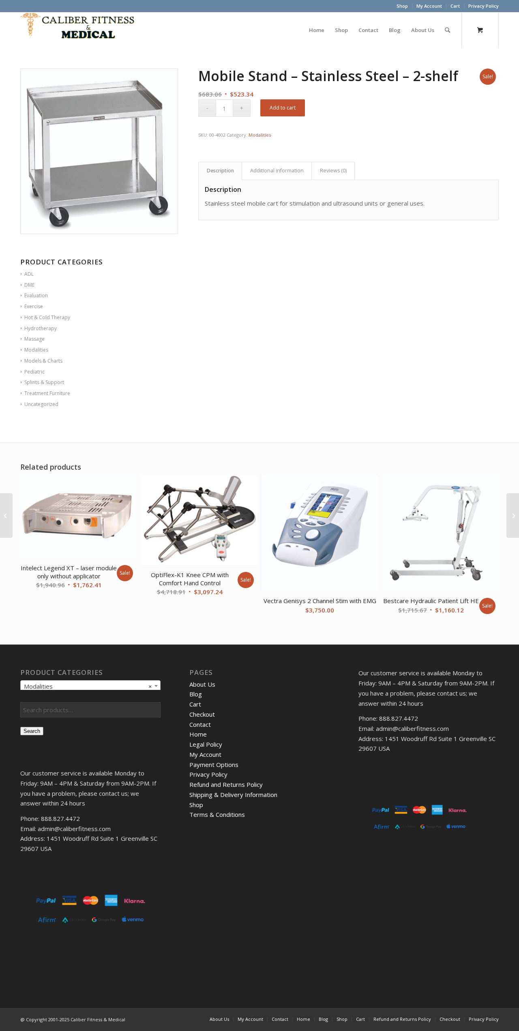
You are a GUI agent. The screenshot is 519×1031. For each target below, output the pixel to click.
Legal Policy (205, 744)
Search (32, 731)
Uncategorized (41, 404)
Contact (200, 724)
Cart (455, 6)
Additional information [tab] (277, 170)
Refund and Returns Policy (226, 784)
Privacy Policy (483, 6)
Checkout (202, 714)
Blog (195, 694)
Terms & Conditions (217, 814)
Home (198, 734)
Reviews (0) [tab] (333, 170)
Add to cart (283, 107)
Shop (402, 6)
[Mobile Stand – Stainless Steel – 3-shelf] (512, 515)
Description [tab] (220, 170)
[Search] (447, 30)
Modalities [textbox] (88, 686)
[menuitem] (402, 6)
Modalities (260, 135)
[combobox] (90, 686)
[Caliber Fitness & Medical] (81, 30)
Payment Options (213, 764)
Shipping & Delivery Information (233, 794)
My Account (429, 6)
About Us (202, 684)
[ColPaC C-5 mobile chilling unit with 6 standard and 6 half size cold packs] (6, 515)
